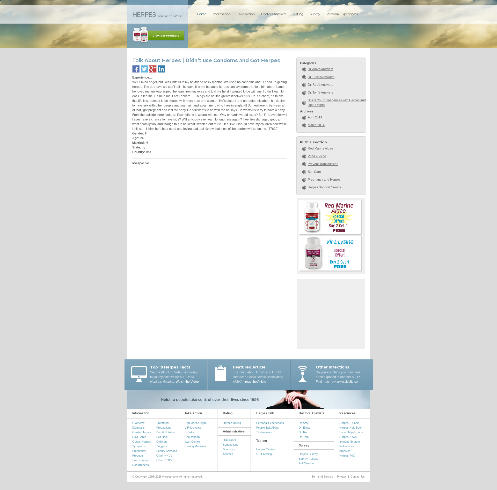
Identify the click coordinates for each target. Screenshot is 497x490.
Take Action (246, 14)
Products (138, 455)
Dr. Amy (304, 422)
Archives (344, 450)
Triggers (161, 446)
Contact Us (357, 476)
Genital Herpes (141, 432)
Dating (298, 14)
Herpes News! (348, 436)
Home (201, 14)
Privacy (342, 476)
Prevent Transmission (323, 164)
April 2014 (315, 117)
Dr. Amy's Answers (320, 69)
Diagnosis (138, 427)
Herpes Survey (308, 454)
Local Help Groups (351, 432)
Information (222, 14)
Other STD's (164, 460)
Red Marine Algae (320, 148)
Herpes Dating (232, 422)
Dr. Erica (304, 427)
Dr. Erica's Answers (321, 77)
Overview (138, 422)
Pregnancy (139, 450)
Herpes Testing (265, 449)
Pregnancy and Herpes (324, 179)
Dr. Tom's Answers (320, 92)
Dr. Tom (304, 436)
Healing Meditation (196, 446)
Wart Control (192, 441)
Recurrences (140, 464)
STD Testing (264, 454)
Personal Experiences (342, 14)
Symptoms (139, 446)
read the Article (255, 382)
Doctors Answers (273, 14)
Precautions (163, 427)
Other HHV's (164, 455)
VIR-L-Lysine (317, 156)
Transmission (140, 460)
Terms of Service (322, 476)
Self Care (314, 172)
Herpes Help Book (350, 427)
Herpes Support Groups (324, 187)
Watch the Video (187, 382)
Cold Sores (139, 436)
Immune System (349, 441)
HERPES (157, 14)
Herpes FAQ (347, 455)
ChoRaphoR (192, 436)
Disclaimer (229, 440)
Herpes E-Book (349, 422)
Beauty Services (166, 450)
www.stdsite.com (348, 382)
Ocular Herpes (141, 441)
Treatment (162, 422)
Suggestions (230, 444)
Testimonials (264, 432)
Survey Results (308, 458)
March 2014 (316, 125)
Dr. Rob (303, 432)
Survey (315, 14)
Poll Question (307, 463)
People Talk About (267, 427)
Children (161, 441)
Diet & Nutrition (165, 432)
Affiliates (228, 454)
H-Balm (189, 432)
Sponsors (229, 449)
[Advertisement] (330, 313)
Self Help (161, 436)
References (346, 446)
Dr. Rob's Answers (320, 85)
